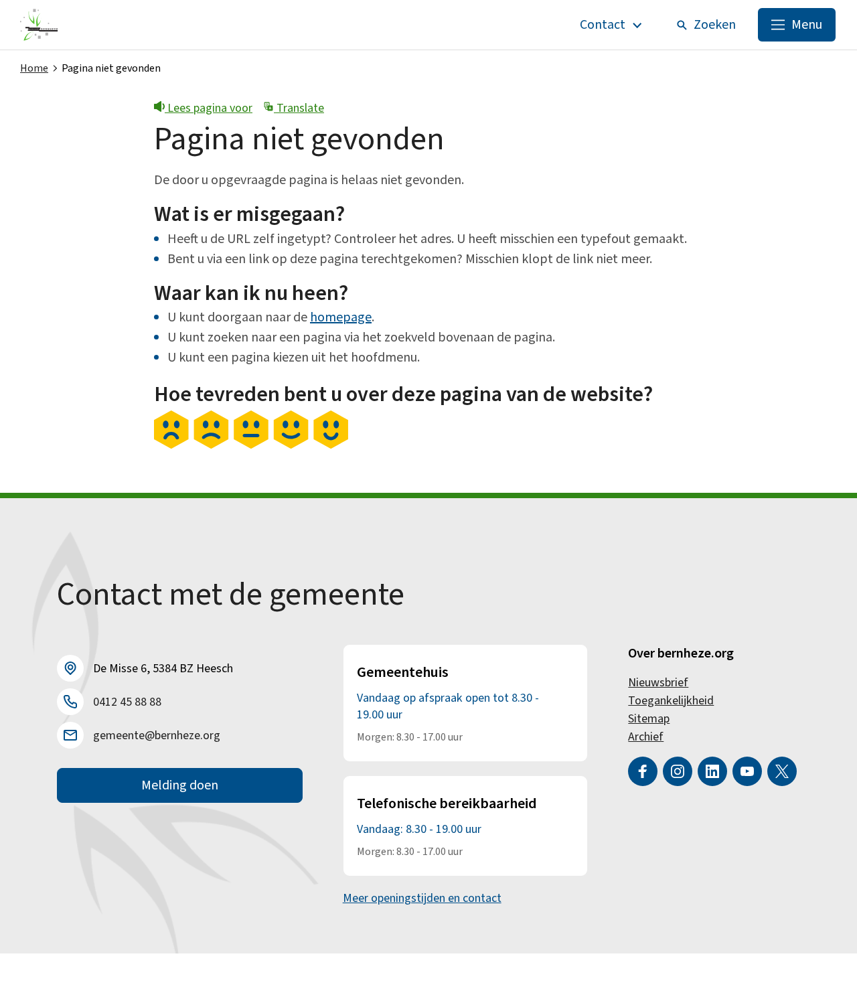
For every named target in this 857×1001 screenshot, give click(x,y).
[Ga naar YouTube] (747, 771)
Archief (646, 736)
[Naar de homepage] (39, 25)
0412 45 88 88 (127, 702)
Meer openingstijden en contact (422, 898)
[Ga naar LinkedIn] (712, 771)
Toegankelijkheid (671, 700)
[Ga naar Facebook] (642, 771)
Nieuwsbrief (658, 682)
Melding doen (179, 785)
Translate (299, 108)
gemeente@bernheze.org (156, 735)
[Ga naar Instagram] (677, 771)
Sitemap (649, 718)
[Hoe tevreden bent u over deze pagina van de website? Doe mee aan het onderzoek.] (251, 445)
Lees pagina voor (208, 108)
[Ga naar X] (782, 771)
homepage (341, 317)
